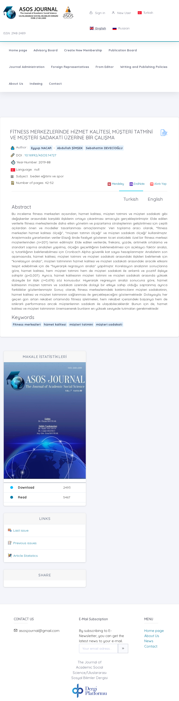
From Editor (105, 67)
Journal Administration (27, 67)
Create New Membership (83, 50)
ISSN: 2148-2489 (14, 33)
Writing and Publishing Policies (143, 67)
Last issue (20, 530)
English (100, 28)
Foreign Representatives (70, 67)
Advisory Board (46, 50)
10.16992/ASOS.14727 (40, 155)
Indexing (36, 83)
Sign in (99, 13)
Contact (55, 83)
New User (123, 13)
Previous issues (25, 543)
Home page (18, 50)
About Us (16, 83)
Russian (123, 28)
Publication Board (123, 50)
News (148, 641)
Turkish (147, 12)
